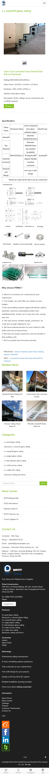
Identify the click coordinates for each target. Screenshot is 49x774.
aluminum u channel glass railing (17, 447)
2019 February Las (11, 514)
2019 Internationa (11, 503)
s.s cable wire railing (12, 470)
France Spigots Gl (11, 519)
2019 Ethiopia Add (11, 498)
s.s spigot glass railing (13, 456)
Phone (18, 772)
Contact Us (6, 711)
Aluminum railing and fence (12, 633)
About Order (7, 643)
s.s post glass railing (12, 442)
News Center (7, 701)
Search (43, 483)
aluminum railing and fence (15, 475)
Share (6, 772)
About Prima (7, 698)
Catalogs (5, 703)
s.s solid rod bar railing (13, 465)
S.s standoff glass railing (11, 620)
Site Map (28, 764)
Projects (5, 706)
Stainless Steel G (10, 509)
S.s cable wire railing (10, 630)
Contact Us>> (9, 604)
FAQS (4, 645)
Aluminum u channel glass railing (15, 617)
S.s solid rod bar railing (11, 628)
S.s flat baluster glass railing (13, 625)
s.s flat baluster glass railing (15, 461)
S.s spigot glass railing (11, 622)
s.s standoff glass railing (13, 451)
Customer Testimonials (11, 708)
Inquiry (9, 106)
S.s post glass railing (10, 615)
